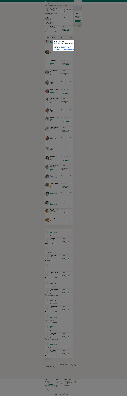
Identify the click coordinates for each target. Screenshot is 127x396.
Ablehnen (67, 49)
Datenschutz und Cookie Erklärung (66, 47)
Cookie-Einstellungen (56, 49)
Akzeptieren (71, 49)
